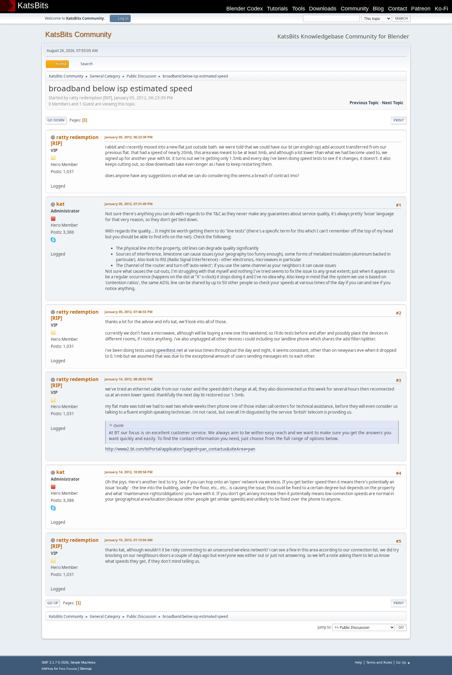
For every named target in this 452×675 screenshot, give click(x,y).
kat (60, 204)
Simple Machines (83, 662)
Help (358, 662)
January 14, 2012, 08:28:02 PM (129, 379)
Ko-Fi (441, 9)
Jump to (324, 626)
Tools (298, 9)
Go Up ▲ (403, 662)
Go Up (52, 603)
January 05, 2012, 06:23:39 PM (129, 137)
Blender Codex (244, 9)
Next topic (392, 102)
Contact (397, 9)
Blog (378, 9)
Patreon (420, 9)
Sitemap (86, 668)
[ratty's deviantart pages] (53, 178)
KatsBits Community (78, 34)
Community (355, 9)
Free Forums (68, 668)
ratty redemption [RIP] (75, 140)
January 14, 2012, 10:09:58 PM (129, 472)
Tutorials (277, 9)
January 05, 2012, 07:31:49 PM (129, 203)
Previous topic (364, 102)
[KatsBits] (53, 246)
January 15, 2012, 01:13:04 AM (129, 540)
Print (399, 120)
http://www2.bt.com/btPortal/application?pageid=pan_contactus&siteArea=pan (180, 449)
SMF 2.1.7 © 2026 (55, 662)
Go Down (56, 120)
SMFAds (47, 668)
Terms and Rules (379, 662)
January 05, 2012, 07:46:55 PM (129, 311)
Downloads (322, 9)
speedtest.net (169, 350)
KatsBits (33, 5)
